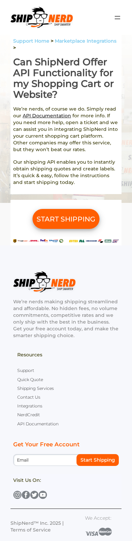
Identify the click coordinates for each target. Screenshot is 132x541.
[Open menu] (117, 18)
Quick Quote (30, 379)
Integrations (29, 405)
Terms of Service (30, 530)
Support (25, 370)
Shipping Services (35, 388)
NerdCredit (28, 414)
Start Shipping (98, 460)
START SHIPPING (66, 219)
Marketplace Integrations (85, 41)
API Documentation (47, 116)
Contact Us (28, 397)
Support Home (31, 41)
